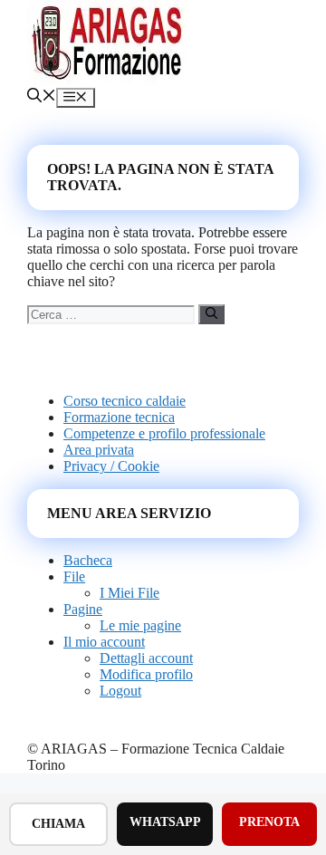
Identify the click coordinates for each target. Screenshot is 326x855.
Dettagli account (146, 658)
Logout (120, 690)
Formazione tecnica (119, 417)
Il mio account (104, 641)
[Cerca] (211, 314)
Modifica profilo (146, 674)
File (74, 576)
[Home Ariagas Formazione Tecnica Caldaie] (108, 79)
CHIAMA (58, 824)
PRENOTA (269, 822)
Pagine (82, 609)
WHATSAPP (165, 822)
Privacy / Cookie (111, 466)
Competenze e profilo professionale (164, 433)
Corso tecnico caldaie (124, 400)
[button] (41, 97)
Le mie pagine (140, 625)
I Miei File (129, 592)
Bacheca (87, 560)
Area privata (98, 449)
